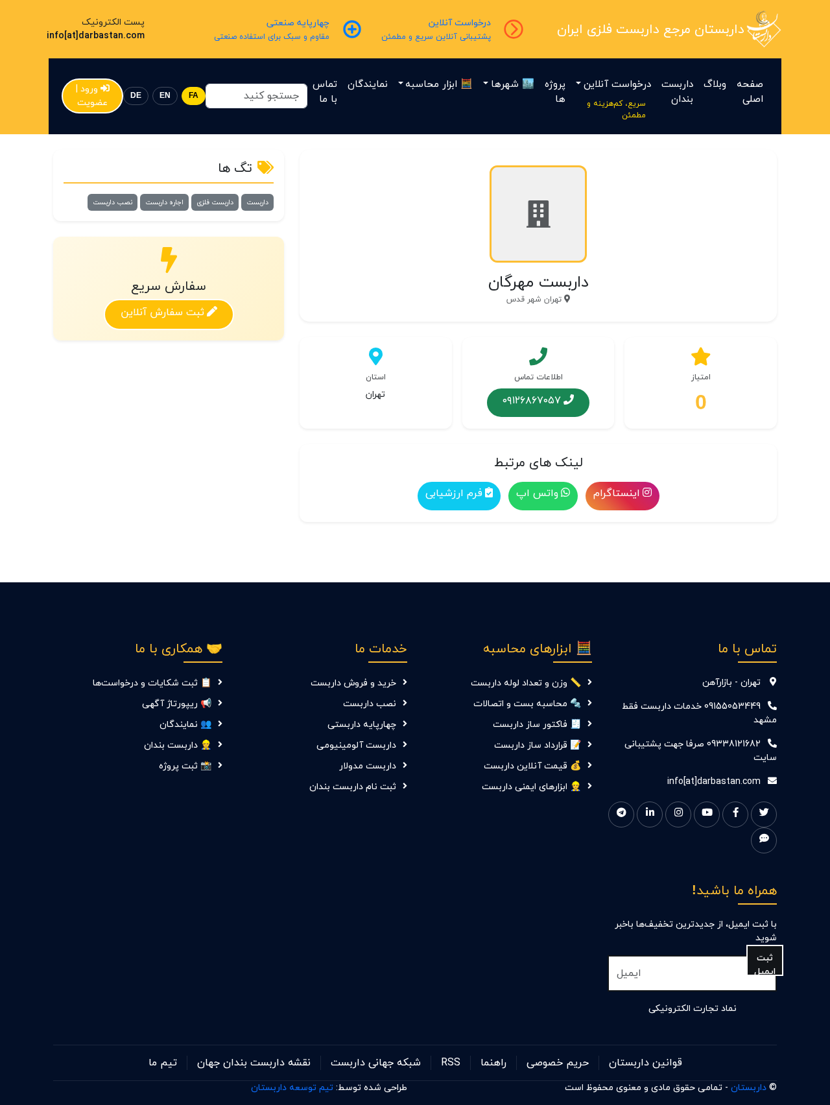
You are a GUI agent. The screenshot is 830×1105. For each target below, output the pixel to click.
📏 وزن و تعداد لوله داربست (526, 683)
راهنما (493, 1063)
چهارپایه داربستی (361, 725)
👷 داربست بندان (177, 745)
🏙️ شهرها (512, 84)
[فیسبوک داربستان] (735, 814)
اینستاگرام (616, 493)
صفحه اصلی (750, 92)
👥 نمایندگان (185, 725)
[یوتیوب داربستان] (707, 814)
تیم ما (162, 1063)
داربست (257, 202)
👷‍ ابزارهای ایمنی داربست (531, 787)
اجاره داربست (164, 202)
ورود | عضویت (92, 96)
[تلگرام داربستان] (621, 814)
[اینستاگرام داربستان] (678, 814)
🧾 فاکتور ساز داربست (537, 725)
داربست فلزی (214, 202)
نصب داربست (112, 202)
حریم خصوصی (558, 1063)
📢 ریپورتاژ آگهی (176, 704)
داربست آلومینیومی (356, 745)
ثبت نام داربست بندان (352, 787)
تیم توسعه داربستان (292, 1088)
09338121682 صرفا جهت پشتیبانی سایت (700, 751)
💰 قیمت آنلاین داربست (532, 766)
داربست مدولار (367, 766)
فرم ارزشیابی (453, 493)
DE (135, 95)
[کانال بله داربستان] (764, 840)
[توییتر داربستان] (764, 814)
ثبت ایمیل (765, 964)
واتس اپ (537, 493)
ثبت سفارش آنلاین (162, 312)
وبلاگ (715, 84)
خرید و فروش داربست (353, 683)
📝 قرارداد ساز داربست (537, 745)
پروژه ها (555, 92)
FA (193, 95)
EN (165, 95)
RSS (450, 1063)
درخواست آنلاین (617, 84)
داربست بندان (677, 92)
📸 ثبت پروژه (185, 766)
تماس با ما (325, 92)
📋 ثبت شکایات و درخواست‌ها (152, 683)
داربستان (748, 1088)
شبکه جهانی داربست (376, 1063)
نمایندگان (368, 84)
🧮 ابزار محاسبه (439, 84)
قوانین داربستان (645, 1063)
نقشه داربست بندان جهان (254, 1063)
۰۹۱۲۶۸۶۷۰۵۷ (532, 400)
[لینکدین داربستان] (650, 814)
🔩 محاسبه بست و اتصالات (527, 704)
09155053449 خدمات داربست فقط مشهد (699, 713)
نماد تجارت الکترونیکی (692, 1009)
